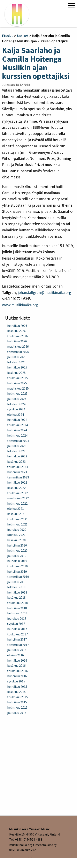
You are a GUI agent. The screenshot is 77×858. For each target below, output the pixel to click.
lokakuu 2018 (16, 587)
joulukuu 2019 (16, 556)
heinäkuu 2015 (17, 686)
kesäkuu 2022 (16, 488)
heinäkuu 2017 (17, 629)
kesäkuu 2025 (16, 373)
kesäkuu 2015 (16, 692)
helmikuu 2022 (17, 503)
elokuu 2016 (15, 655)
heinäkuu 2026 (17, 326)
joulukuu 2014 (16, 713)
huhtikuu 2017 (17, 639)
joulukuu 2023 (16, 446)
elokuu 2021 (15, 508)
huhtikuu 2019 (17, 571)
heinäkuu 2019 (17, 561)
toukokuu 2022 (17, 493)
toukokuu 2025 (17, 378)
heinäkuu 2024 (17, 420)
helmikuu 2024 (17, 435)
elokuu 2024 (15, 414)
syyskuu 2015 (16, 681)
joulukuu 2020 (16, 530)
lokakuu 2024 (16, 404)
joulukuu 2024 (16, 399)
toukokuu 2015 (17, 697)
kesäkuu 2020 (16, 540)
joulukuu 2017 (16, 618)
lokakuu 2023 (16, 451)
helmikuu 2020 (17, 550)
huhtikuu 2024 (17, 430)
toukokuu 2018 (17, 603)
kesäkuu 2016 (16, 665)
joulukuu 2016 (16, 650)
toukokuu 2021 (17, 519)
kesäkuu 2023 (16, 461)
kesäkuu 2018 (16, 597)
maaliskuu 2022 (18, 498)
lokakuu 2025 (16, 362)
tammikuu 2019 (18, 577)
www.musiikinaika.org (20, 304)
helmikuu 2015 (17, 707)
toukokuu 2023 (17, 467)
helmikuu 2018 (17, 613)
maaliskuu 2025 (18, 388)
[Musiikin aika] (17, 14)
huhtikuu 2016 (17, 676)
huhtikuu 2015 (17, 702)
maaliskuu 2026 (18, 346)
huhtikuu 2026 (17, 341)
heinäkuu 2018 (17, 592)
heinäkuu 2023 (17, 456)
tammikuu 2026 (18, 352)
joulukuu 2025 (16, 357)
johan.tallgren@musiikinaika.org (44, 292)
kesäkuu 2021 (16, 514)
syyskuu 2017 (16, 624)
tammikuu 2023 (18, 477)
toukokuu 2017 (17, 634)
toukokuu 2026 (17, 336)
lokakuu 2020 (16, 535)
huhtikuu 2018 (17, 608)
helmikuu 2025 (17, 393)
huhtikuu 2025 (17, 383)
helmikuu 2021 (17, 524)
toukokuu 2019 (17, 566)
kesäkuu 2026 (16, 331)
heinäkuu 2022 (17, 482)
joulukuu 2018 (16, 582)
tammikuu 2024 (18, 441)
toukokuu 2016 (17, 671)
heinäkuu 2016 (17, 660)
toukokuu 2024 (17, 425)
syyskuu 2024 (16, 409)
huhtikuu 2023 (17, 472)
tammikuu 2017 (18, 645)
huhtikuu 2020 (17, 545)
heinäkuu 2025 (17, 367)
